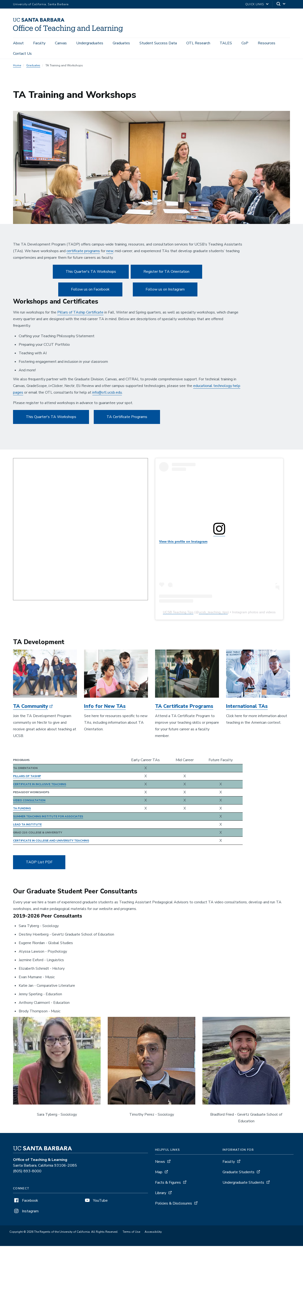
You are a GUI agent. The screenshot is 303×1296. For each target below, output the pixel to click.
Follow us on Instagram (165, 289)
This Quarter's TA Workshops (91, 271)
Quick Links (254, 4)
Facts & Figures (168, 1182)
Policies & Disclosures (173, 1203)
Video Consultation (29, 800)
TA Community (30, 706)
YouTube (100, 1200)
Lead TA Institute (27, 824)
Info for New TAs (105, 706)
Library (160, 1193)
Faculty (39, 43)
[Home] (69, 31)
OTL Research (198, 43)
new (109, 251)
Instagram (30, 1211)
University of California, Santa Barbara (41, 4)
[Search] (281, 4)
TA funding (22, 808)
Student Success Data (158, 43)
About (18, 43)
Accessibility (153, 1232)
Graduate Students (238, 1172)
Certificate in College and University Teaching (51, 840)
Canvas (61, 43)
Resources (266, 43)
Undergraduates (89, 43)
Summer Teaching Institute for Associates (48, 816)
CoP (244, 43)
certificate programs (83, 251)
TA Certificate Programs (127, 416)
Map (158, 1172)
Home (17, 65)
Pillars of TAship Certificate (80, 312)
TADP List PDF (39, 862)
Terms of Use (131, 1232)
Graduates (121, 43)
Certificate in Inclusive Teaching (39, 784)
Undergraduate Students (243, 1182)
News (160, 1161)
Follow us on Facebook (90, 289)
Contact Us (22, 53)
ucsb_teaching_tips (213, 612)
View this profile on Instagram (183, 541)
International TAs (247, 706)
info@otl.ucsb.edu (107, 392)
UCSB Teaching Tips (178, 612)
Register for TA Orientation (166, 271)
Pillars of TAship (27, 776)
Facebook (29, 1200)
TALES (226, 43)
